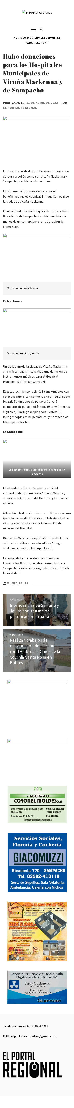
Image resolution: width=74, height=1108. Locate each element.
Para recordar (37, 43)
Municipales (36, 37)
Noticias (20, 37)
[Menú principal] (33, 29)
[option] (37, 458)
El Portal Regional (20, 108)
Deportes (53, 37)
